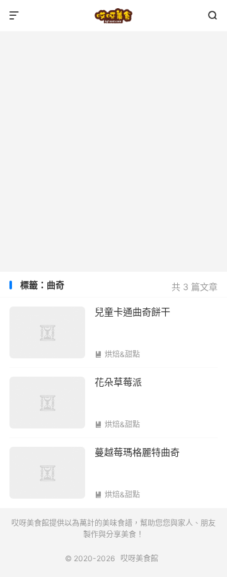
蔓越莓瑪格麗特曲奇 (137, 452)
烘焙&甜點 (117, 354)
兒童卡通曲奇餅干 (132, 312)
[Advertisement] (113, 151)
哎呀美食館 (113, 15)
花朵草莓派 (118, 382)
